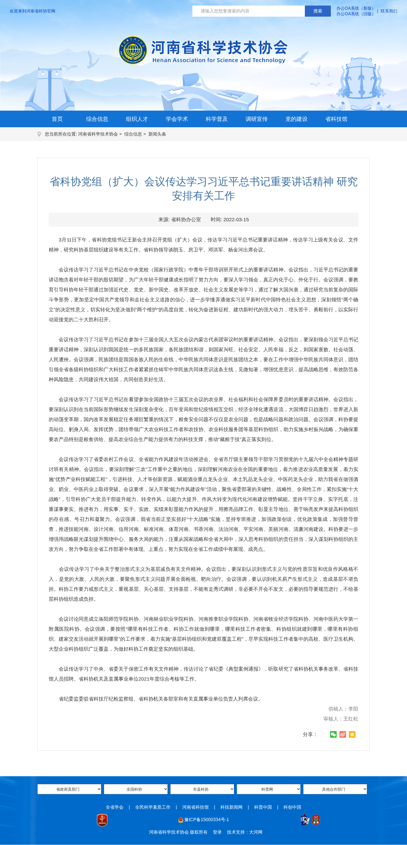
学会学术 (177, 119)
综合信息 (97, 119)
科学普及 (217, 119)
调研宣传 (257, 119)
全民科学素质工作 (153, 807)
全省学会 (114, 807)
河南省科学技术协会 (98, 134)
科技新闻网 (231, 807)
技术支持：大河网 (244, 832)
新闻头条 (157, 134)
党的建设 (296, 119)
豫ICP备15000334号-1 (206, 819)
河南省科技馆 (195, 807)
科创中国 (292, 807)
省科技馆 (336, 119)
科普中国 (263, 807)
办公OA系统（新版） (356, 8)
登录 (217, 832)
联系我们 (389, 11)
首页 (57, 119)
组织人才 (137, 119)
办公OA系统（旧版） (356, 13)
